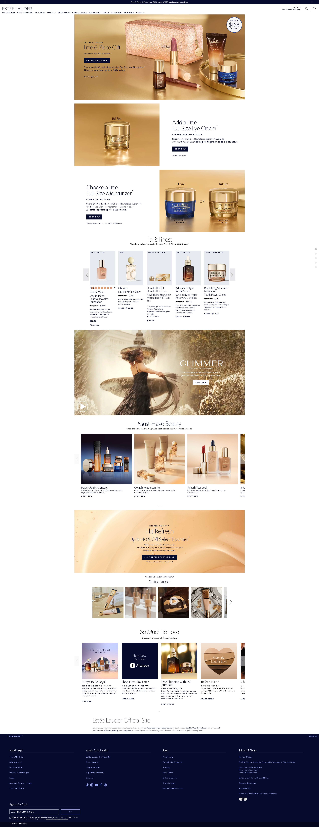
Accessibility (245, 788)
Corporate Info (93, 767)
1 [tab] (157, 506)
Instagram (91, 784)
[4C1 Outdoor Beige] (111, 288)
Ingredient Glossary (95, 772)
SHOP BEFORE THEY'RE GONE (159, 557)
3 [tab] (161, 506)
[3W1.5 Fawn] (105, 288)
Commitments (92, 762)
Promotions (168, 757)
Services (129, 13)
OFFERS (313, 736)
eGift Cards (168, 772)
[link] (102, 298)
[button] (86, 274)
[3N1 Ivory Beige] (92, 288)
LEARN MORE (128, 699)
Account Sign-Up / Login (20, 783)
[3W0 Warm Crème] (98, 288)
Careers (89, 778)
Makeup (51, 13)
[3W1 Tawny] (102, 288)
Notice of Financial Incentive (57, 819)
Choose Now (182, 2)
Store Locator (169, 783)
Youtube (96, 785)
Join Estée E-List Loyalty (291, 9)
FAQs (11, 778)
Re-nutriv (94, 13)
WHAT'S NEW (8, 13)
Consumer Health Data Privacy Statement (258, 793)
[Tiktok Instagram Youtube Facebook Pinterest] (118, 784)
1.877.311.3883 (16, 788)
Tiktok (87, 784)
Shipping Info (15, 762)
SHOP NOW (180, 149)
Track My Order (16, 757)
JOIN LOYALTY (16, 736)
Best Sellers (25, 13)
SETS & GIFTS (79, 13)
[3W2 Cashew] (108, 288)
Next (312, 2)
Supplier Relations (247, 783)
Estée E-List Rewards (172, 762)
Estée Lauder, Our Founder (98, 757)
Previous (5, 2)
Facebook (101, 784)
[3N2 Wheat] (95, 288)
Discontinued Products (173, 788)
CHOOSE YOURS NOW (97, 61)
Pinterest (105, 784)
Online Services (170, 778)
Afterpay (166, 767)
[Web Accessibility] (271, 799)
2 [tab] (159, 506)
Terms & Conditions (248, 772)
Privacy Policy (245, 757)
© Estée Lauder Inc (18, 823)
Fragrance (64, 13)
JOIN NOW (87, 701)
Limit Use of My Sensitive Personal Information (250, 767)
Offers (140, 13)
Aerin (106, 13)
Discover (116, 13)
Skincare (40, 13)
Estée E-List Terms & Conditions (254, 778)
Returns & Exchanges (19, 772)
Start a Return (15, 767)
